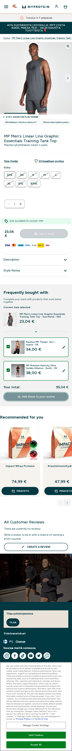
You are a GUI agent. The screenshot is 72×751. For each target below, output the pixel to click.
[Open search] (15, 6)
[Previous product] (60, 502)
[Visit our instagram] (6, 655)
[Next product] (67, 502)
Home (6, 38)
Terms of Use (41, 719)
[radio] (9, 175)
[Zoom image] (68, 46)
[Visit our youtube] (30, 655)
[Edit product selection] (63, 347)
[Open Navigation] (6, 6)
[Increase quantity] (20, 204)
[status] (14, 204)
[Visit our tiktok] (22, 655)
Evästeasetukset (15, 633)
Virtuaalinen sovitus (51, 161)
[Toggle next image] (68, 78)
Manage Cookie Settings (36, 725)
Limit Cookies (36, 735)
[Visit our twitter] (38, 655)
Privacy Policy (23, 719)
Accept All (35, 744)
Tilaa (12, 622)
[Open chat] (47, 655)
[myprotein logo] (35, 6)
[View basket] (65, 6)
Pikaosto (23, 491)
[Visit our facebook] (14, 655)
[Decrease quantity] (8, 204)
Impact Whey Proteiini (20, 466)
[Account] (57, 6)
